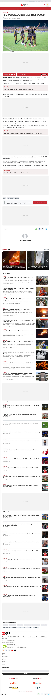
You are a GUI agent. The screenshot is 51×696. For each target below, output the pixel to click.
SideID (20, 8)
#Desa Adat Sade (12, 625)
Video (3, 664)
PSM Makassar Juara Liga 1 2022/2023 (24, 15)
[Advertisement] (25, 62)
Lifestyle (4, 658)
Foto (3, 662)
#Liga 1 (4, 198)
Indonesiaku (5, 656)
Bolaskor (10, 8)
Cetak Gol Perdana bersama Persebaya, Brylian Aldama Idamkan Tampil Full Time (23, 133)
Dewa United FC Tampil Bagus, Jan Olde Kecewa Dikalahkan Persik (19, 172)
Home (3, 653)
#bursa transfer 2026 (36, 625)
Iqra (29, 8)
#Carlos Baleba (44, 625)
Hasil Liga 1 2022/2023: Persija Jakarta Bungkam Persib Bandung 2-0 (20, 89)
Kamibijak (25, 8)
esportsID (15, 8)
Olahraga (5, 12)
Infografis (4, 661)
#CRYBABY (30, 627)
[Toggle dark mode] (47, 4)
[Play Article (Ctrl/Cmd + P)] (41, 75)
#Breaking (17, 198)
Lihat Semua (46, 249)
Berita (3, 654)
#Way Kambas (20, 625)
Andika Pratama (8, 18)
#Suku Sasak (5, 625)
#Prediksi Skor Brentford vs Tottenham (10, 627)
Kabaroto (4, 8)
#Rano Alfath (35, 627)
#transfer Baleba (27, 625)
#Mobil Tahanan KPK (22, 627)
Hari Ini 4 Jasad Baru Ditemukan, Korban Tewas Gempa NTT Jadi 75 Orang (27, 1)
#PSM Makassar (10, 198)
